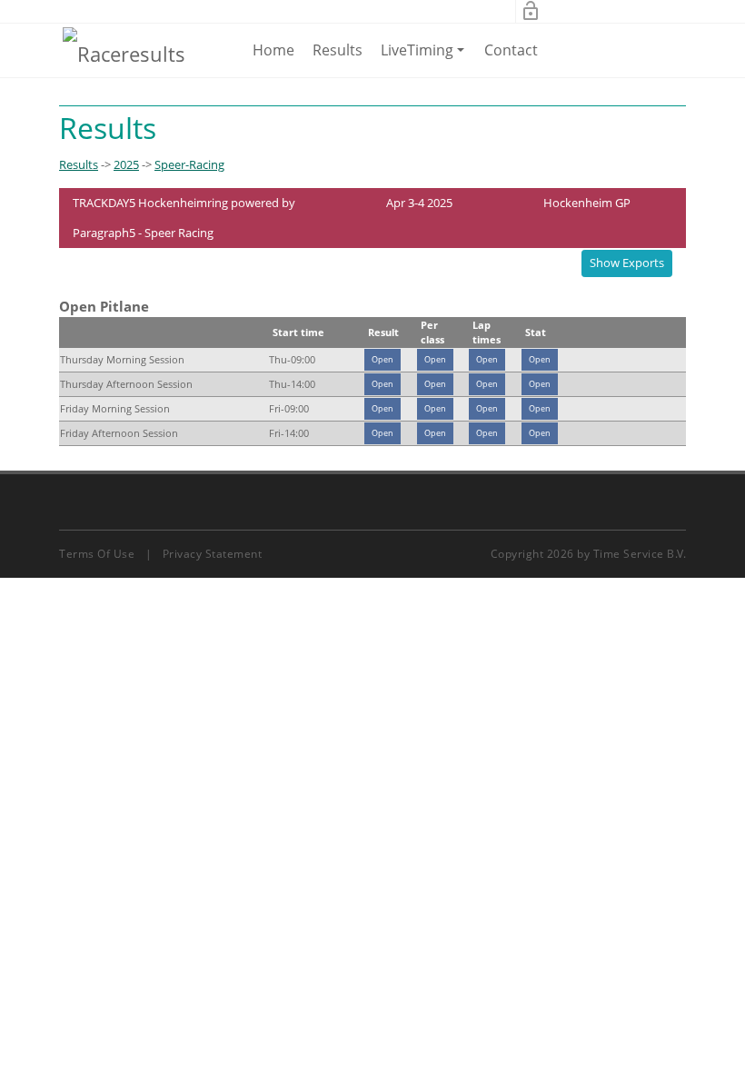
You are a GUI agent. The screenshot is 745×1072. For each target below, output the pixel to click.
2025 (126, 164)
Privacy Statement (213, 553)
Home (273, 50)
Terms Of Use (96, 553)
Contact (511, 50)
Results (338, 50)
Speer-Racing (189, 164)
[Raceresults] (124, 52)
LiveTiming (426, 58)
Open (382, 359)
